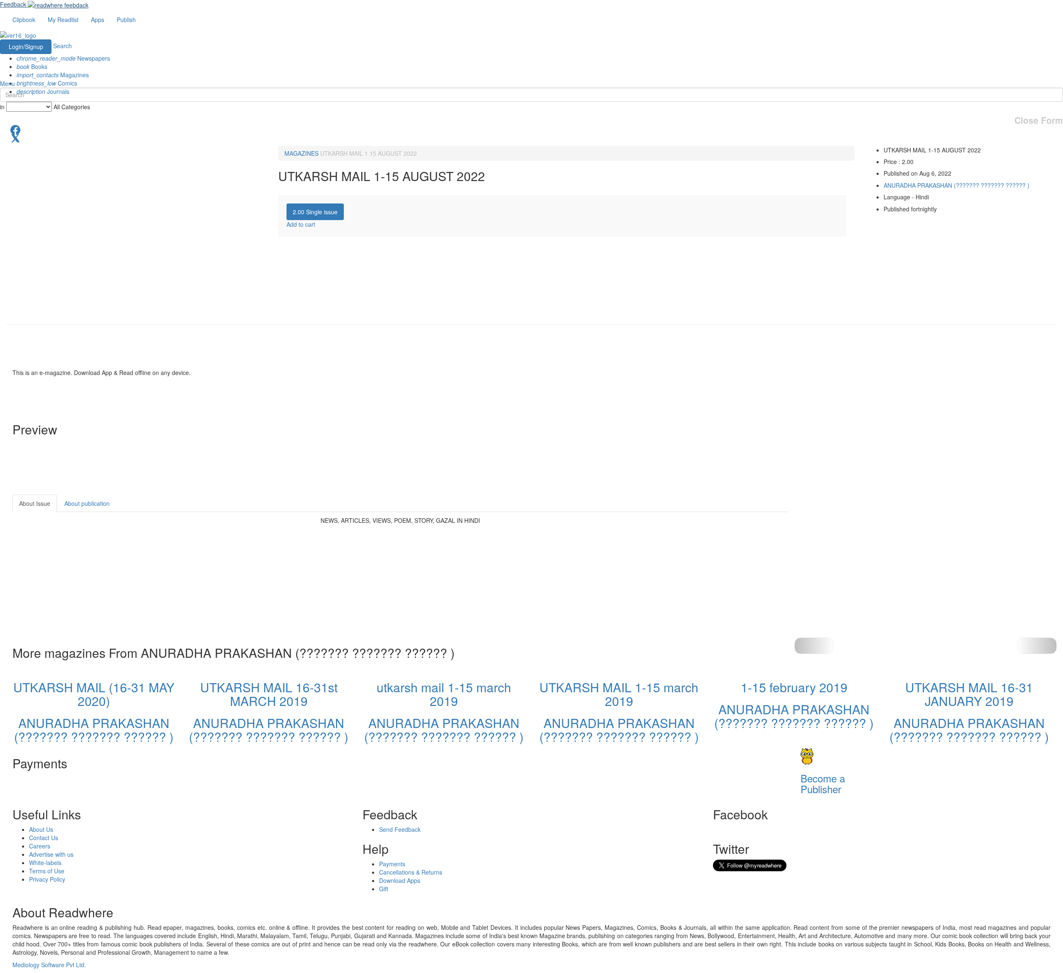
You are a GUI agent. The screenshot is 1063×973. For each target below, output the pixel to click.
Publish (126, 19)
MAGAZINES (301, 153)
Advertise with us (51, 854)
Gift (383, 889)
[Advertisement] (863, 546)
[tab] (315, 211)
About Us (41, 829)
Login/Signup (26, 46)
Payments (392, 864)
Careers (39, 846)
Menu (7, 83)
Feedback (13, 4)
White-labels (45, 862)
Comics (47, 83)
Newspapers (63, 58)
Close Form (1038, 120)
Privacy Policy (47, 879)
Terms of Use (46, 871)
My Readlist (63, 19)
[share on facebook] (531, 129)
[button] (1037, 645)
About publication (87, 503)
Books (32, 66)
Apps (97, 19)
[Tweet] (531, 137)
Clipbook (23, 19)
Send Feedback (400, 829)
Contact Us (43, 837)
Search (62, 46)
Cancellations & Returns (410, 872)
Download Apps (399, 880)
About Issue (34, 503)
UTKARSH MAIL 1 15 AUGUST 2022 (368, 153)
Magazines (53, 75)
